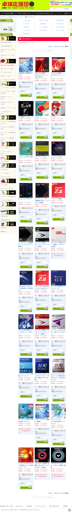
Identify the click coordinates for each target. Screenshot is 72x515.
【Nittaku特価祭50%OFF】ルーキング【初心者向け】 (41, 75)
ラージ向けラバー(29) (7, 79)
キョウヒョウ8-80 (56, 157)
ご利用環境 (29, 506)
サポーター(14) (5, 176)
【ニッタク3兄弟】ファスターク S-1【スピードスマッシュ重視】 (42, 332)
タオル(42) (4, 169)
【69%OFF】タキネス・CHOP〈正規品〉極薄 (58, 465)
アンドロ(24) (43, 27)
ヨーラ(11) (43, 30)
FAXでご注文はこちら (24, 13)
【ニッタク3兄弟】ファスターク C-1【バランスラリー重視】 (42, 244)
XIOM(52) (43, 23)
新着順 (56, 46)
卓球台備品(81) (5, 220)
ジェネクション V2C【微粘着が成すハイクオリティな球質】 (42, 200)
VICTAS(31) (60, 20)
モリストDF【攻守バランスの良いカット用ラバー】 (25, 332)
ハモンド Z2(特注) (56, 198)
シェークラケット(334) (8, 87)
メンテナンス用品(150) (8, 196)
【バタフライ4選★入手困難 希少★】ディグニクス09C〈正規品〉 (42, 465)
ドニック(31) (26, 30)
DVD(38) (4, 228)
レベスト (53, 117)
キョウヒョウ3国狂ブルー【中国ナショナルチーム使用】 (58, 244)
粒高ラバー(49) (5, 76)
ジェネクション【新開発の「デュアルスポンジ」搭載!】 (25, 244)
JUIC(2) (26, 27)
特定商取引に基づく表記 (6, 506)
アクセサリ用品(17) (7, 200)
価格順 (50, 46)
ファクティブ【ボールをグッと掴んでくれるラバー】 (58, 332)
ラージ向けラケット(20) (7, 112)
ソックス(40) (5, 173)
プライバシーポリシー (40, 506)
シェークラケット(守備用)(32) (8, 92)
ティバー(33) (60, 30)
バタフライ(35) (43, 20)
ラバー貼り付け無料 (8, 13)
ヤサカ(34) (60, 23)
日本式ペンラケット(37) (7, 97)
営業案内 (65, 506)
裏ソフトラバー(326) (7, 65)
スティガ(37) (60, 27)
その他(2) (26, 33)
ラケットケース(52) (7, 188)
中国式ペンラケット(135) (7, 103)
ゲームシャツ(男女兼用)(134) (8, 122)
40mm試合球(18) (6, 42)
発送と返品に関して (54, 506)
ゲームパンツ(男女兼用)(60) (8, 133)
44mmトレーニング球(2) (7, 56)
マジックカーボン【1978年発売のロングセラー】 (58, 421)
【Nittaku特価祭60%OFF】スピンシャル (58, 75)
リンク (59, 13)
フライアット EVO (40, 157)
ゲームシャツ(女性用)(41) (7, 128)
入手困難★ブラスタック (25, 117)
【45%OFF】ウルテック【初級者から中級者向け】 (25, 288)
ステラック (38, 117)
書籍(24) (3, 231)
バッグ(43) (4, 185)
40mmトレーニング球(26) (7, 50)
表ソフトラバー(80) (7, 68)
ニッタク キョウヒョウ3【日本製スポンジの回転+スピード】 (25, 465)
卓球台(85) (4, 216)
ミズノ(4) (26, 23)
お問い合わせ (19, 506)
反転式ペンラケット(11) (8, 108)
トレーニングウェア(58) (7, 152)
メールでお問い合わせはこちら (43, 13)
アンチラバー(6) (6, 72)
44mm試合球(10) (6, 46)
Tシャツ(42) (5, 148)
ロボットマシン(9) (6, 208)
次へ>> (50, 50)
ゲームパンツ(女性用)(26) (7, 139)
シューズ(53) (5, 161)
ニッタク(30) (26, 20)
